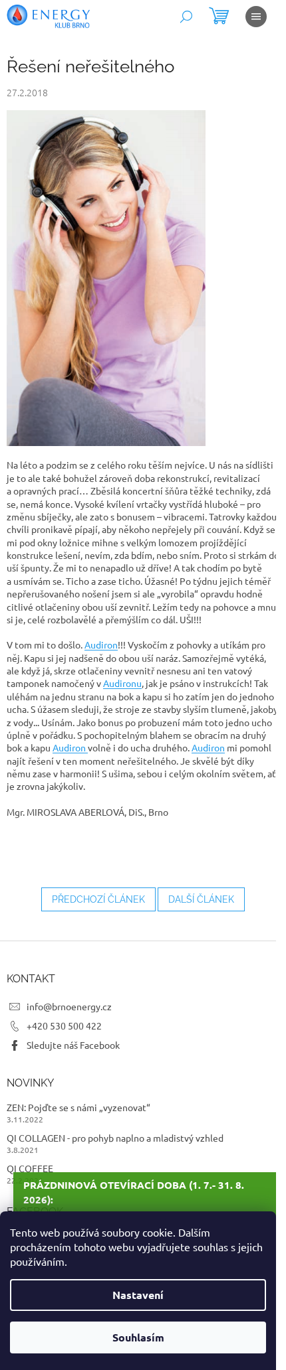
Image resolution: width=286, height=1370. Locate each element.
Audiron (101, 644)
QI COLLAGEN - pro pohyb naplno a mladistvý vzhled (115, 1138)
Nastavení (138, 1295)
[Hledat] (186, 16)
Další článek (201, 899)
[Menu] (256, 16)
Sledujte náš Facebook (73, 1045)
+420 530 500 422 (64, 1025)
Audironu (122, 683)
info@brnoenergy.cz (69, 1006)
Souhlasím (138, 1337)
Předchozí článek (98, 899)
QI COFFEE (30, 1168)
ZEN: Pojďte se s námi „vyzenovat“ (78, 1107)
